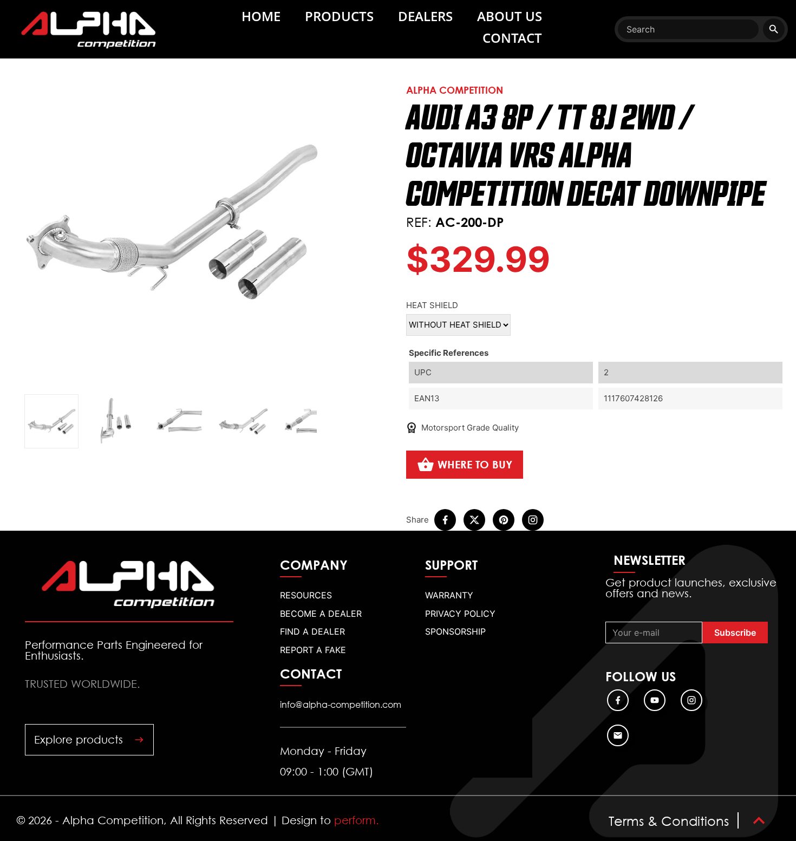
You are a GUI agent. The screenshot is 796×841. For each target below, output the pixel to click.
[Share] (445, 520)
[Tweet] (474, 520)
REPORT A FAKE (313, 649)
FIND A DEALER (312, 631)
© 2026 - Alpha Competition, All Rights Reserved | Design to (198, 820)
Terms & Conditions (669, 820)
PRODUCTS (339, 16)
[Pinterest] (503, 520)
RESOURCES (306, 595)
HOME (261, 16)
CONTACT (512, 38)
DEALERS (425, 16)
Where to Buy (475, 464)
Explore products (78, 739)
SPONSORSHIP (455, 631)
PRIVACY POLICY (460, 613)
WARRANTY (449, 595)
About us (509, 16)
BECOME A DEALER (321, 613)
